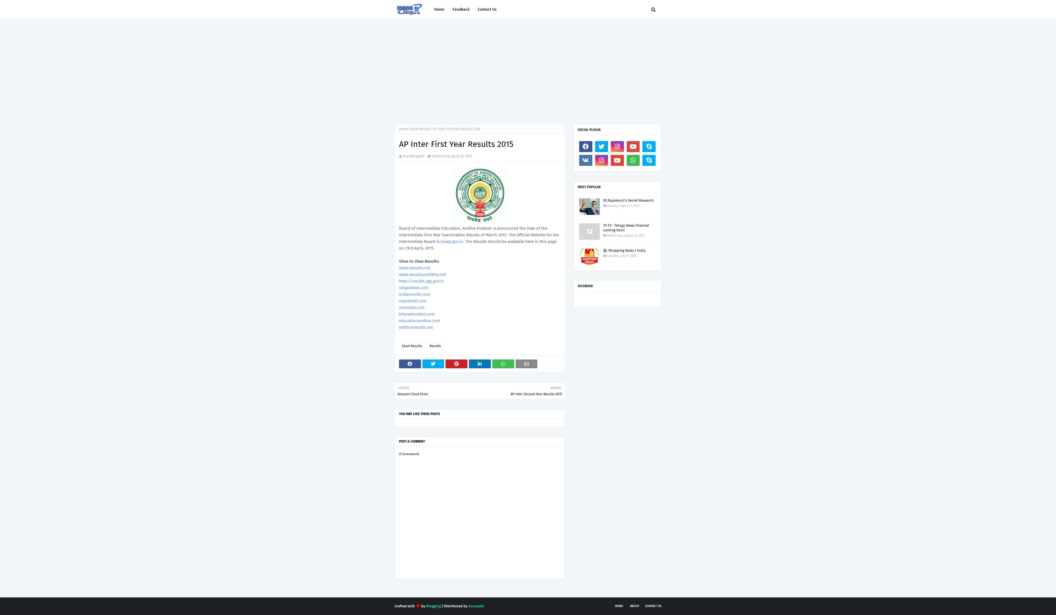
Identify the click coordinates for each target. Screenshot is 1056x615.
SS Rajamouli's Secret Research (628, 200)
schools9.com (412, 307)
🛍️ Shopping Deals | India (624, 250)
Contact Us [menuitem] (487, 9)
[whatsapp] (633, 160)
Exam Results (421, 129)
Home (403, 129)
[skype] (649, 146)
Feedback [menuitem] (461, 9)
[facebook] (585, 146)
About (634, 606)
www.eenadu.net (414, 267)
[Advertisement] (528, 66)
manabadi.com (413, 300)
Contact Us (653, 606)
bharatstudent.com (417, 314)
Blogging (433, 606)
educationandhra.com (419, 320)
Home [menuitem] (439, 9)
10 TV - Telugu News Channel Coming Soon (626, 227)
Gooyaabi (476, 606)
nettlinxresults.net (416, 327)
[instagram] (617, 146)
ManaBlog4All (414, 156)
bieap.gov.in (452, 241)
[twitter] (601, 146)
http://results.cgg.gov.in (421, 281)
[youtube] (633, 146)
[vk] (585, 160)
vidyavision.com (414, 287)
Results (435, 346)
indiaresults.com (414, 294)
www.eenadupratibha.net (422, 274)
